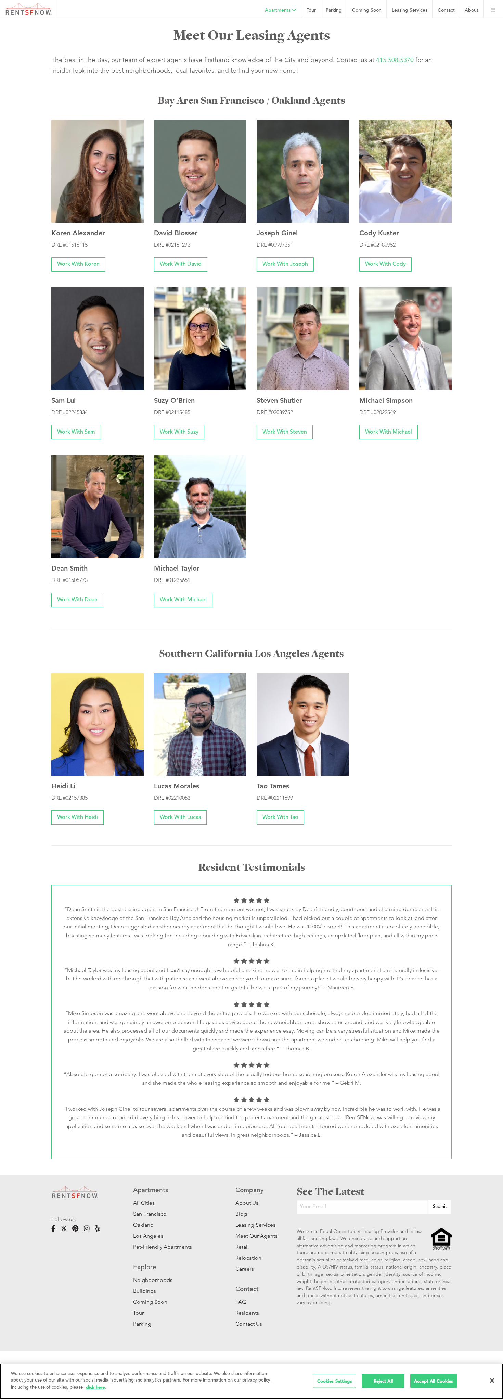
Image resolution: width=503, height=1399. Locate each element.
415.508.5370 (395, 60)
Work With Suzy (179, 432)
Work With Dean (77, 600)
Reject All (383, 1381)
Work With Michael (388, 432)
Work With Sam (76, 432)
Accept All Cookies (433, 1381)
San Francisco (150, 1214)
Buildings (144, 1291)
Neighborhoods (152, 1280)
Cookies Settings (334, 1381)
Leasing (409, 10)
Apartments (278, 10)
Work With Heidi (77, 817)
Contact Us (248, 1324)
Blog (241, 1214)
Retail (242, 1247)
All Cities (144, 1203)
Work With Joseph (285, 264)
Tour (311, 10)
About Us (246, 1203)
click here (95, 1387)
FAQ (240, 1302)
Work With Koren (78, 264)
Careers (244, 1268)
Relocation (248, 1257)
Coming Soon (367, 10)
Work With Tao (280, 817)
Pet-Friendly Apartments (162, 1247)
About (471, 10)
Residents (247, 1313)
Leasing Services (255, 1225)
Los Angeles (148, 1236)
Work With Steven (284, 432)
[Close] (492, 1380)
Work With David (181, 264)
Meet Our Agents (255, 1236)
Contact (446, 10)
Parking (334, 10)
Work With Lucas (180, 817)
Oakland (143, 1225)
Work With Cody (385, 264)
